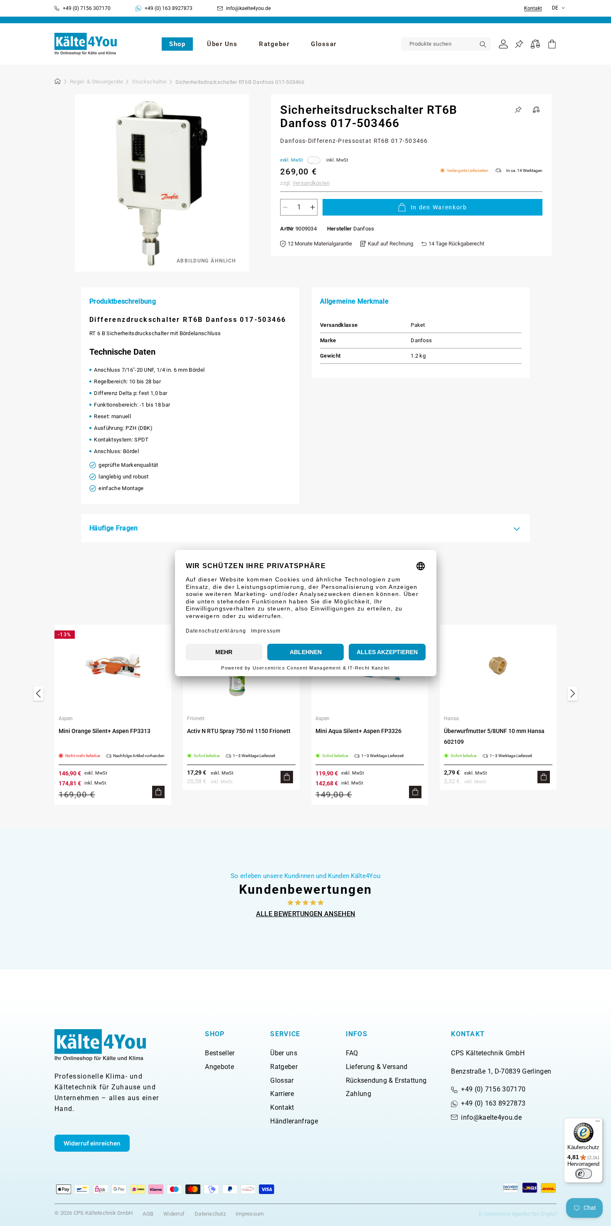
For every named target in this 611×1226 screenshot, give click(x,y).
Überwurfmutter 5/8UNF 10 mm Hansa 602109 (494, 736)
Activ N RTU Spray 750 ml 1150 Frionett (239, 731)
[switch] (583, 1174)
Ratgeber (284, 1067)
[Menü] (598, 1123)
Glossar (281, 1080)
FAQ (352, 1053)
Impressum (250, 1214)
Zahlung (358, 1094)
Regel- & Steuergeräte (96, 81)
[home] (57, 82)
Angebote (219, 1067)
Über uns (283, 1053)
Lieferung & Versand (377, 1067)
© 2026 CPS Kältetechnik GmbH (93, 1213)
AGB (148, 1214)
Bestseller (219, 1053)
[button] (177, 44)
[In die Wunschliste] (518, 109)
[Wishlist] (519, 44)
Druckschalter (149, 81)
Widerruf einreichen (92, 1143)
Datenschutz (210, 1214)
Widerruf (174, 1214)
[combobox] (446, 44)
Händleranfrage (294, 1121)
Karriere (282, 1094)
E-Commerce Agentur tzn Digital (518, 1214)
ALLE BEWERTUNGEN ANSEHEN (305, 914)
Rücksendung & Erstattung (386, 1080)
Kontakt (533, 8)
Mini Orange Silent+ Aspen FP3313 (104, 731)
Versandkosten (311, 183)
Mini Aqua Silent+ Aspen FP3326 (358, 731)
